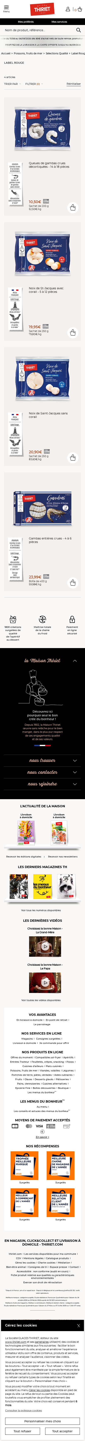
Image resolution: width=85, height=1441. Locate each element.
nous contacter (42, 772)
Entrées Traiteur (19, 1061)
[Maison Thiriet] (42, 9)
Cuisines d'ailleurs (32, 1066)
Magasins (27, 1038)
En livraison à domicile (29, 1020)
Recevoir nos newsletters (63, 857)
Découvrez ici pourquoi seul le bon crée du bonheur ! (42, 715)
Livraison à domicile (24, 1043)
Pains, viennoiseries (28, 1083)
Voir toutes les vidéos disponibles (41, 1000)
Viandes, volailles (50, 1070)
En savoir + (42, 1137)
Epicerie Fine (22, 1088)
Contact (74, 1267)
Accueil (5, 53)
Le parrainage (42, 1024)
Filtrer (32, 84)
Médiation (64, 1262)
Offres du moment (22, 1057)
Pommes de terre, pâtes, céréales (32, 1074)
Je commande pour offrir (54, 1043)
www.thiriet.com (15, 1341)
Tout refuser (22, 1431)
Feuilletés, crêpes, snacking (48, 1061)
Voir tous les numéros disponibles (41, 910)
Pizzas (70, 1061)
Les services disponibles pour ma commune (50, 1253)
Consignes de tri (37, 1267)
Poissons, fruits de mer (28, 53)
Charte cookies (46, 1262)
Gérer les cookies (39, 1390)
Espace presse (58, 1267)
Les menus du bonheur (42, 1092)
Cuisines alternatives (54, 1083)
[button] (68, 9)
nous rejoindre (42, 784)
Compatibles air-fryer (48, 1057)
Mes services (59, 21)
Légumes (68, 1070)
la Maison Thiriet (42, 660)
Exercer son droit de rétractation (42, 1282)
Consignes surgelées (48, 1038)
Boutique (63, 1088)
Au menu (42, 1106)
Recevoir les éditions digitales (23, 857)
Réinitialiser (74, 83)
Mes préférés (26, 21)
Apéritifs (68, 1057)
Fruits (18, 1079)
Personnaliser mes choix (42, 1421)
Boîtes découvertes (44, 1088)
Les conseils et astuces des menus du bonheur (42, 1111)
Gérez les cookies (25, 1262)
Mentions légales (34, 1258)
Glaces (28, 1079)
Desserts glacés (44, 1079)
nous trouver (42, 760)
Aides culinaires (63, 1074)
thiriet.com (15, 1253)
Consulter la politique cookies (23, 1410)
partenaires (42, 1341)
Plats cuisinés (54, 1066)
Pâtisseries (62, 1079)
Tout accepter (62, 1431)
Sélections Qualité (57, 53)
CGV (18, 1258)
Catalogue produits (57, 1258)
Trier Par (11, 84)
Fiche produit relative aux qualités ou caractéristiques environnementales (42, 1277)
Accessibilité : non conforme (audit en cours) (42, 1271)
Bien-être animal (16, 1267)
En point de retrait (56, 1020)
